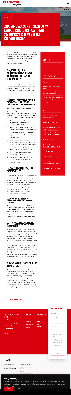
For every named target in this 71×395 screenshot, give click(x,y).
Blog (38, 318)
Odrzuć (19, 388)
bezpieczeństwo (46, 115)
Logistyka (28, 321)
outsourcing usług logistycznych (49, 146)
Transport (28, 329)
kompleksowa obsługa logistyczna (50, 124)
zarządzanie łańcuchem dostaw (49, 168)
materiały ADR (57, 137)
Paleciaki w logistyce (47, 103)
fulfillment (55, 120)
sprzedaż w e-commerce (48, 153)
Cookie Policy (27, 389)
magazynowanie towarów (48, 137)
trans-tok (44, 156)
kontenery (58, 127)
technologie (56, 153)
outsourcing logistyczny (48, 141)
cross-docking (54, 115)
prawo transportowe (47, 149)
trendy (57, 163)
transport (50, 156)
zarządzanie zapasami (47, 166)
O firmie (28, 318)
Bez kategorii (45, 65)
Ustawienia (27, 387)
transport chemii (56, 156)
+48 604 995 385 (9, 328)
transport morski (58, 161)
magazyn (44, 132)
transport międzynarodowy (48, 161)
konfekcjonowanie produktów (49, 127)
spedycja (53, 151)
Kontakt (38, 321)
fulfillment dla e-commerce (48, 122)
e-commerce (45, 117)
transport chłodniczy (47, 158)
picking (58, 146)
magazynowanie (56, 134)
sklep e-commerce (56, 149)
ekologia (51, 117)
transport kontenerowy (57, 158)
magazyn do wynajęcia (52, 132)
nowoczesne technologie (48, 139)
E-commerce (45, 68)
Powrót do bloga (15, 299)
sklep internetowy (46, 151)
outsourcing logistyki (47, 144)
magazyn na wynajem (47, 134)
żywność (58, 168)
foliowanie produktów (47, 120)
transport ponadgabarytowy (48, 163)
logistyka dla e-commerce (53, 129)
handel (56, 122)
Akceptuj (9, 388)
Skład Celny (28, 327)
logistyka (44, 129)
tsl (60, 163)
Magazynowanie (29, 324)
